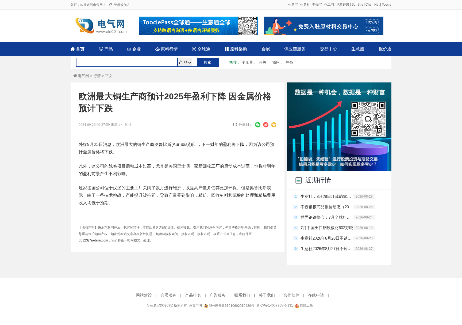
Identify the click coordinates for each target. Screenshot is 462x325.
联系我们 (242, 295)
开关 (262, 62)
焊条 (289, 62)
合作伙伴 (291, 295)
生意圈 (357, 49)
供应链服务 (295, 49)
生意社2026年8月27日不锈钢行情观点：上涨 (327, 248)
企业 (134, 49)
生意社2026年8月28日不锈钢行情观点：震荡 (327, 238)
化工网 (329, 4)
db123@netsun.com (93, 240)
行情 (97, 76)
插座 (276, 62)
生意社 (305, 4)
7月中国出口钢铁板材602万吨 (327, 227)
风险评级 (342, 4)
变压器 (247, 62)
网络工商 (306, 305)
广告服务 (218, 295)
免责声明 (195, 305)
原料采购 (236, 49)
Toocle (386, 4)
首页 (77, 49)
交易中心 (328, 49)
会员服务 (168, 295)
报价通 (385, 49)
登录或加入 (122, 5)
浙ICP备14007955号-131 (274, 305)
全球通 (201, 49)
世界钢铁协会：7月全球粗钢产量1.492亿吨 (327, 217)
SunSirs (357, 4)
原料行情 (166, 49)
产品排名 (193, 295)
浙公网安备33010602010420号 (231, 306)
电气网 (81, 76)
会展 (265, 49)
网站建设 (144, 295)
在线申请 (316, 295)
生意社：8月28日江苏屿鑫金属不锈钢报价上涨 (327, 196)
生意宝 (293, 4)
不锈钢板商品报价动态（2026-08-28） (327, 207)
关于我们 (267, 295)
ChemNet (372, 4)
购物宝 (317, 4)
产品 (106, 49)
